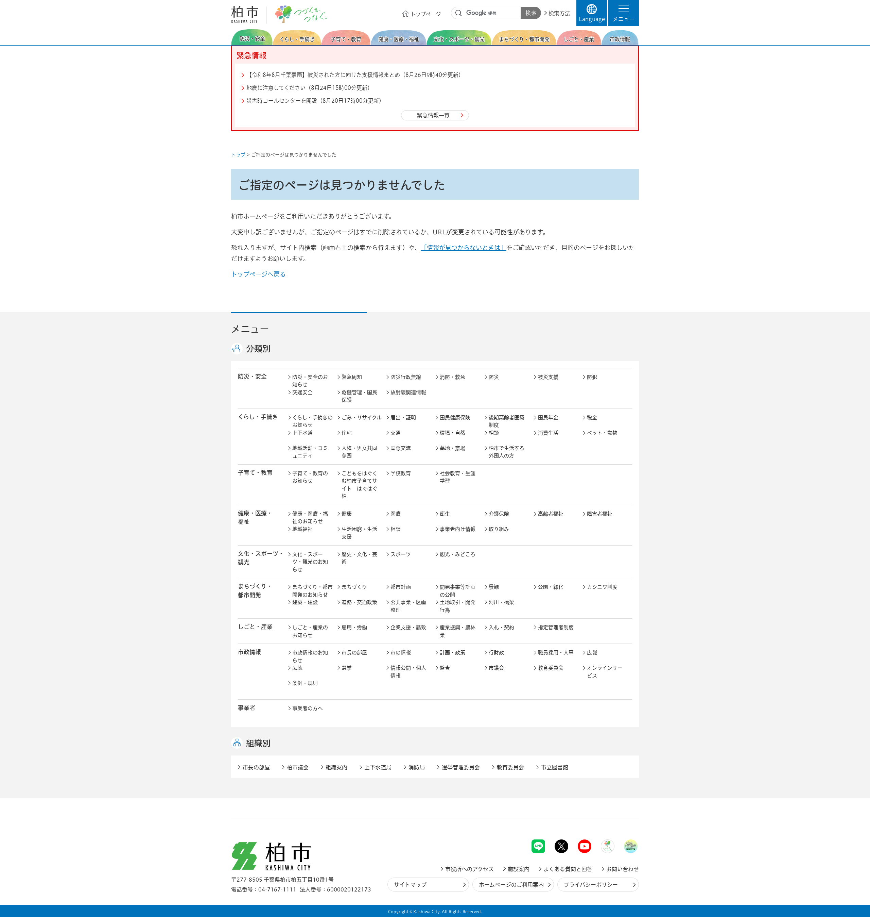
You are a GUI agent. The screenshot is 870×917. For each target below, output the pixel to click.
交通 (395, 432)
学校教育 (400, 473)
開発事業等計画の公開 (457, 590)
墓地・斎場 (452, 448)
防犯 (592, 377)
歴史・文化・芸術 (359, 558)
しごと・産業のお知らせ (310, 631)
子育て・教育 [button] (255, 473)
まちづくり (354, 586)
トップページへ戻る (258, 274)
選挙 (347, 667)
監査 (445, 667)
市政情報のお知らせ (310, 656)
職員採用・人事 (556, 652)
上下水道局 (378, 767)
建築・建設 (305, 602)
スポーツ (400, 554)
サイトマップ (410, 884)
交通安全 (302, 392)
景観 (494, 586)
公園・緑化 (550, 586)
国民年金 (548, 417)
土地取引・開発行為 (457, 606)
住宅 (347, 432)
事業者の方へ (307, 708)
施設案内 (518, 869)
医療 (395, 513)
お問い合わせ (622, 869)
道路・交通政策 (359, 602)
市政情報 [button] (249, 652)
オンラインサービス (605, 671)
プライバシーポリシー (591, 884)
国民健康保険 (455, 417)
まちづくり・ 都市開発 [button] (255, 590)
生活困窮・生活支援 (359, 533)
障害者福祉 (599, 513)
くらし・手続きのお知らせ (312, 421)
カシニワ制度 (602, 586)
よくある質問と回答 (567, 869)
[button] (623, 13)
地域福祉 (302, 529)
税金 (592, 417)
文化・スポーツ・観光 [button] (261, 558)
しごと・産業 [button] (255, 627)
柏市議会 (298, 767)
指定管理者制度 (556, 627)
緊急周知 (352, 377)
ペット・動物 (602, 432)
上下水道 (302, 432)
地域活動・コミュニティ (310, 452)
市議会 (496, 667)
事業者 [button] (246, 708)
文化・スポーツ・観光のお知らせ (310, 562)
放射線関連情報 (408, 392)
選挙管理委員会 (461, 767)
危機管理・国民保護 (359, 396)
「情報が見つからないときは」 (463, 248)
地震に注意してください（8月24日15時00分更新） (309, 87)
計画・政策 (452, 652)
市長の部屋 (354, 652)
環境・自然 (452, 432)
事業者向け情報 (457, 529)
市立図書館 (554, 767)
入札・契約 (501, 627)
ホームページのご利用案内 (511, 884)
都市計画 (400, 586)
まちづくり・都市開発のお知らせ (312, 590)
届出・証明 (403, 417)
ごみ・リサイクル (362, 417)
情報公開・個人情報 (408, 671)
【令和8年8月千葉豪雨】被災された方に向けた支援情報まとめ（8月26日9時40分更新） (355, 75)
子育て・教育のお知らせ (310, 477)
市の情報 (400, 652)
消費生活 (548, 432)
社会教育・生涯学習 (457, 477)
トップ (238, 154)
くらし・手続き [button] (258, 417)
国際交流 (400, 448)
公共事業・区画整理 (408, 606)
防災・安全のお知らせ (310, 380)
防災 (494, 377)
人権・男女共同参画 (359, 452)
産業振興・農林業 (457, 631)
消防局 (416, 767)
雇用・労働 (354, 627)
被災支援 (548, 377)
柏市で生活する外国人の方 (506, 452)
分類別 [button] (258, 349)
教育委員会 (550, 667)
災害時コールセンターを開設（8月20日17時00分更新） (315, 100)
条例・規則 (305, 683)
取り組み (499, 529)
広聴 (297, 667)
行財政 (496, 652)
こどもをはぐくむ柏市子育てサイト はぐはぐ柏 (359, 485)
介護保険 (499, 513)
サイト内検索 (458, 13)
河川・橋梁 (501, 602)
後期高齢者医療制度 (506, 421)
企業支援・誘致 (408, 627)
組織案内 (336, 767)
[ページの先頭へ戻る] (623, 821)
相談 (494, 432)
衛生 (445, 513)
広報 (592, 652)
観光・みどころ (457, 554)
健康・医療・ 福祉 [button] (255, 517)
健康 (347, 513)
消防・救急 (452, 377)
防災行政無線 (405, 377)
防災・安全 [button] (252, 376)
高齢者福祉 (550, 513)
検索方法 (559, 13)
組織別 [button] (258, 743)
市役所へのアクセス (469, 869)
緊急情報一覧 (433, 115)
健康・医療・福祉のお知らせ (310, 517)
